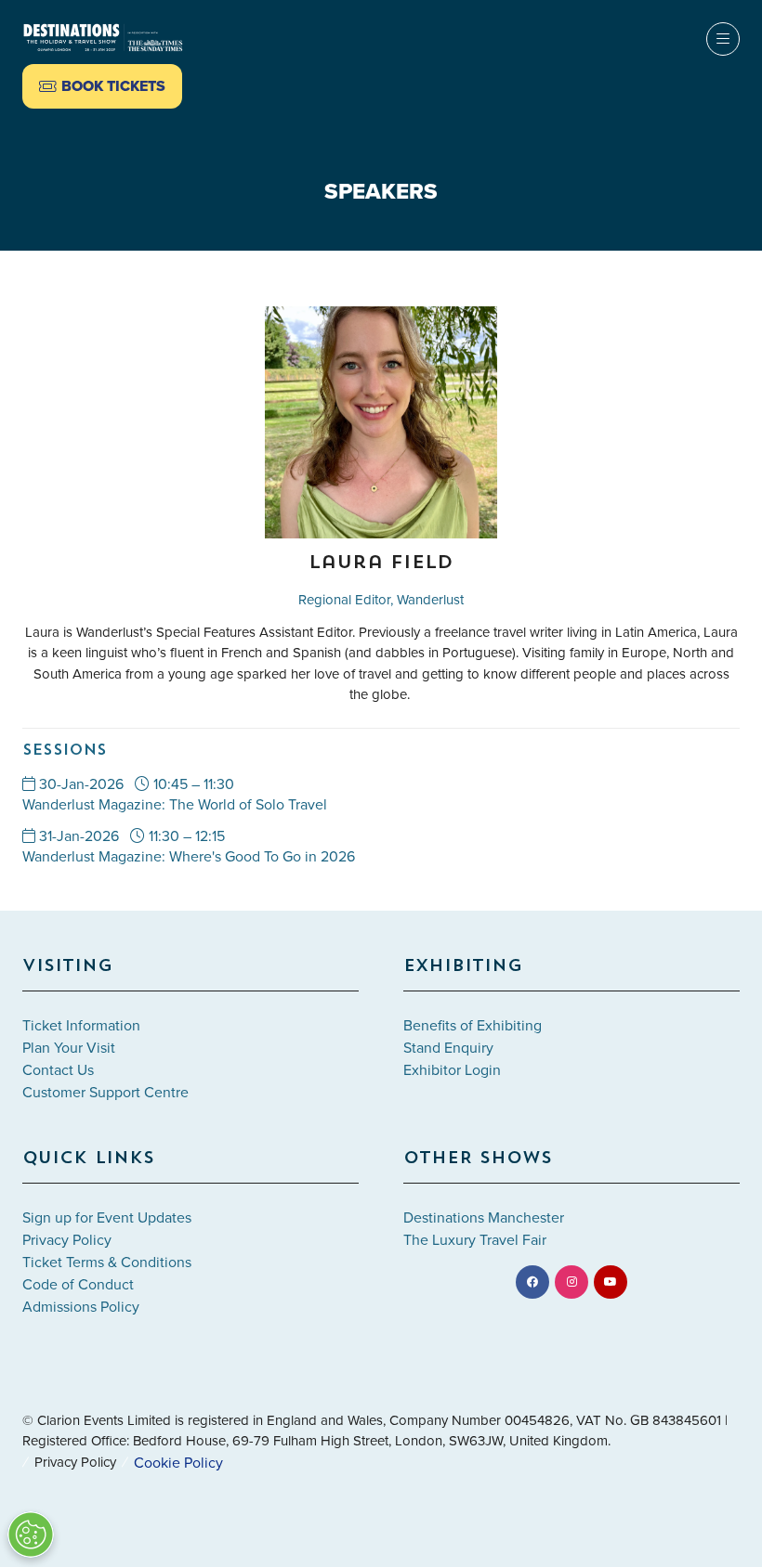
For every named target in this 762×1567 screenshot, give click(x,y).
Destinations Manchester (483, 1217)
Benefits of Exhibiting (472, 1025)
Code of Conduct (78, 1284)
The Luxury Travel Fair (474, 1239)
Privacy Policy (67, 1239)
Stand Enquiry (448, 1047)
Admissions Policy (80, 1306)
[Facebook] (532, 1282)
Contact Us (58, 1069)
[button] (102, 86)
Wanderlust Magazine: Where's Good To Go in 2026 (188, 856)
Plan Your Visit (68, 1047)
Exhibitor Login (452, 1069)
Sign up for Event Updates (106, 1217)
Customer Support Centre (105, 1091)
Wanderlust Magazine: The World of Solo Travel (174, 804)
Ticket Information (81, 1025)
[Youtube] (610, 1282)
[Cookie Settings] (30, 1534)
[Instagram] (571, 1282)
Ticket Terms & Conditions (106, 1261)
